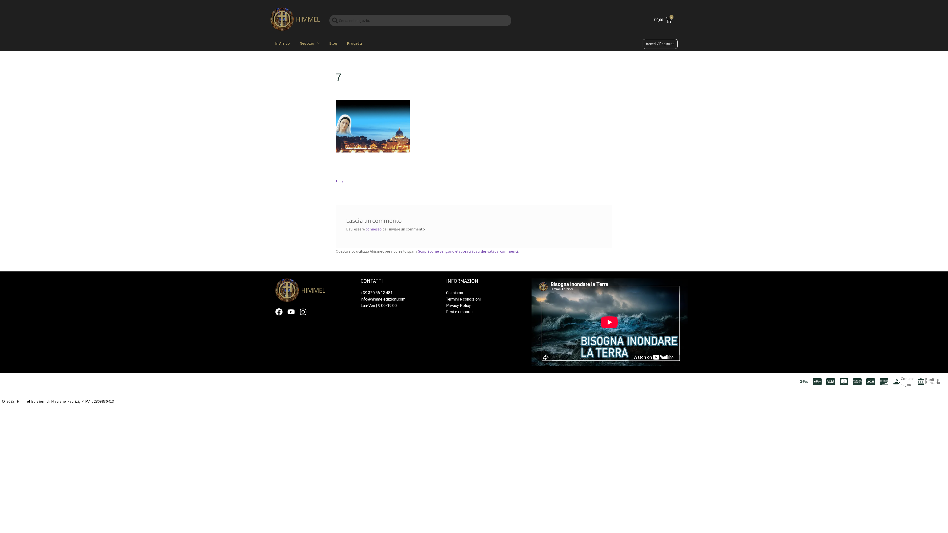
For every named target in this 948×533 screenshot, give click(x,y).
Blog (333, 43)
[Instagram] (303, 312)
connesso (374, 229)
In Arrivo (282, 43)
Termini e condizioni (463, 299)
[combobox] (420, 20)
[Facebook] (279, 312)
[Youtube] (291, 312)
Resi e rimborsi (459, 311)
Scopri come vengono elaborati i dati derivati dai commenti (468, 251)
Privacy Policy (458, 305)
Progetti (354, 43)
